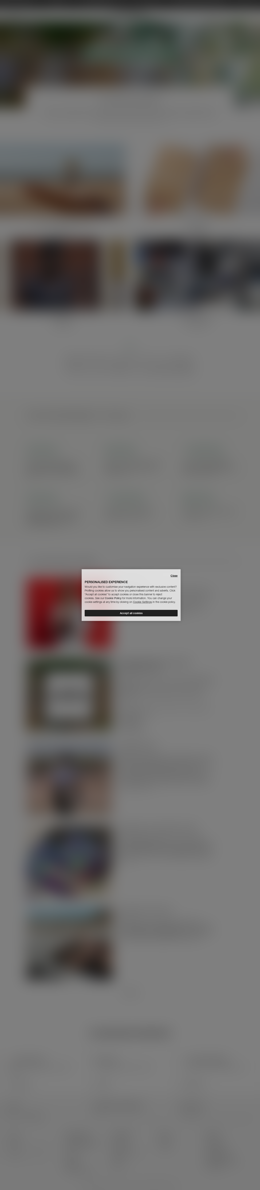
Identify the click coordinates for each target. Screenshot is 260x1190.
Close (174, 575)
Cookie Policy (113, 598)
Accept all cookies (131, 613)
